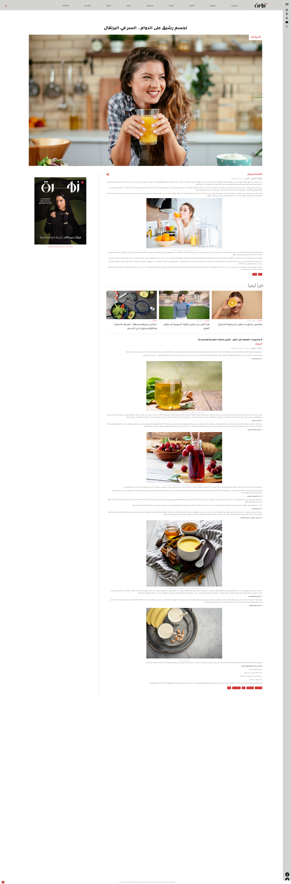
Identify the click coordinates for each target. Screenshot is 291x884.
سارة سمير (256, 348)
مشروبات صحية (236, 687)
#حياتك (259, 321)
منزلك (108, 6)
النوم (244, 687)
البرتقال (254, 274)
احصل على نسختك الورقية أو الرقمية (60, 247)
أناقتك (191, 6)
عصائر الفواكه (250, 687)
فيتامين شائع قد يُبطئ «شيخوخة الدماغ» (240, 324)
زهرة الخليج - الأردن (253, 178)
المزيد (120, 882)
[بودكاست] (287, 874)
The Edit (66, 6)
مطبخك (87, 6)
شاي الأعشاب (258, 687)
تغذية (229, 687)
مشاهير (213, 6)
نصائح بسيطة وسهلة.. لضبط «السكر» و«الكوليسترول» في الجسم (135, 326)
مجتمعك (149, 6)
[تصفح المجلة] (287, 880)
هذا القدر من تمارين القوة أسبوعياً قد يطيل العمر (186, 326)
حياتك (128, 6)
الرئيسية (234, 6)
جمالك (171, 6)
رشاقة (260, 274)
